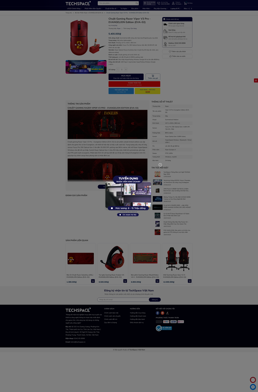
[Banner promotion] (128, 195)
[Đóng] (160, 164)
